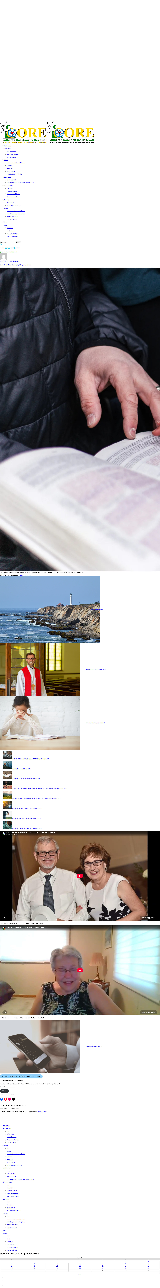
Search (18, 242)
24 (11, 1270)
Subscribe (4, 1091)
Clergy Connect (11, 1244)
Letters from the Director (13, 1193)
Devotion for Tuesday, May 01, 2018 (15, 265)
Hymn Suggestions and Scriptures (15, 1222)
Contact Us (10, 1241)
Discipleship (6, 1125)
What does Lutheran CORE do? (94, 609)
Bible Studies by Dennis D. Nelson (16, 1154)
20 (80, 1268)
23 (148, 1268)
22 (125, 1268)
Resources (9, 1156)
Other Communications (13, 1196)
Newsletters (10, 1188)
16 (148, 1266)
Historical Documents (12, 1247)
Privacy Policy (42, 1111)
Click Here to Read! (25, 575)
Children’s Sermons (12, 1227)
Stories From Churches (13, 1139)
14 (103, 1266)
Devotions (6, 1199)
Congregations (7, 1168)
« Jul (79, 1274)
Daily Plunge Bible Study (13, 1210)
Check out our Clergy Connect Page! (96, 669)
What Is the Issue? (11, 1137)
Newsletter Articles (12, 1190)
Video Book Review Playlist (93, 1046)
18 (34, 1268)
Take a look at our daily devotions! (95, 723)
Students (5, 1145)
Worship (5, 1213)
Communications (7, 1182)
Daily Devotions (14, 261)
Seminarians (10, 1159)
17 (11, 1268)
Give (4, 1230)
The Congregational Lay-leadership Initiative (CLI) (20, 1179)
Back (8, 1131)
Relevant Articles (11, 1142)
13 (80, 1266)
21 (103, 1268)
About (5, 1233)
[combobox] (15, 1108)
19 (57, 1268)
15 (125, 1266)
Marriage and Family (12, 1250)
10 (11, 1266)
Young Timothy (11, 1162)
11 (34, 1266)
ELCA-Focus (6, 1128)
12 (57, 1266)
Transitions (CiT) (11, 1176)
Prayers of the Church (12, 1224)
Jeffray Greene (4, 261)
